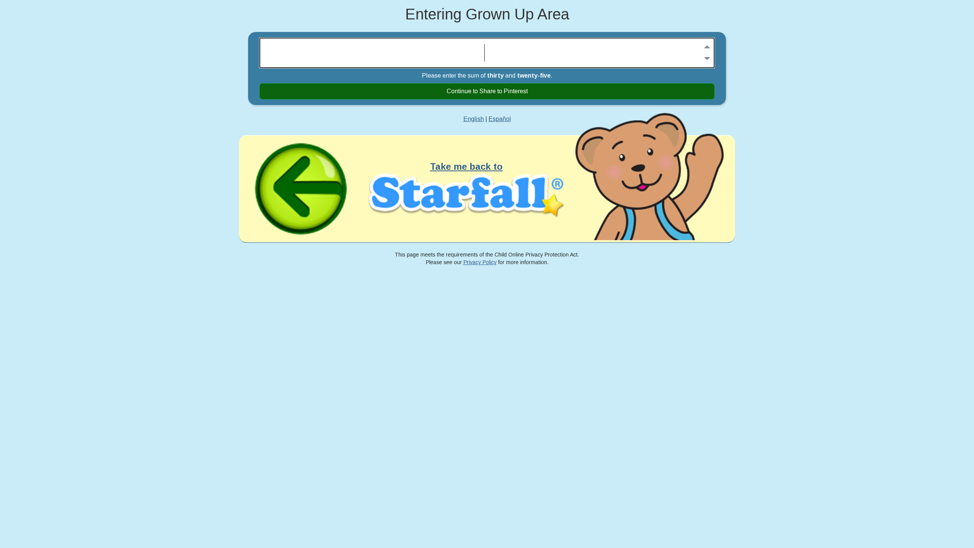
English (473, 119)
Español (500, 119)
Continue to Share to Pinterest (487, 91)
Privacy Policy (480, 263)
